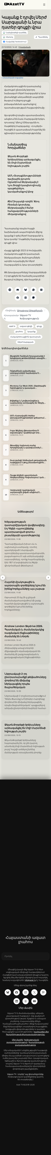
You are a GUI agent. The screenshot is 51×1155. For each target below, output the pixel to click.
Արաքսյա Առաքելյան (29, 310)
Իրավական (24, 47)
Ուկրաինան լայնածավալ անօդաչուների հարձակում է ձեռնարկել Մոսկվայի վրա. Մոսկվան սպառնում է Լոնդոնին (28, 372)
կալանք (31, 331)
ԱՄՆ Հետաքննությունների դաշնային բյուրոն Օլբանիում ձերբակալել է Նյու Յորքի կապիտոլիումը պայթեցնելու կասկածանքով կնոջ (24, 183)
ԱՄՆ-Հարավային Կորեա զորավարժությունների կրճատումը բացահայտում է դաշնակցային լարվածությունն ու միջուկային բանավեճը (27, 417)
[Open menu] (44, 4)
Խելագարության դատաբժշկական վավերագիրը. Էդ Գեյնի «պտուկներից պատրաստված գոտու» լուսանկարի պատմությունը (24, 528)
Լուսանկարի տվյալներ (13, 78)
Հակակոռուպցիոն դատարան (25, 336)
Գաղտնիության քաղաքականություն (29, 1043)
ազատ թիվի (26, 326)
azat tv (12, 326)
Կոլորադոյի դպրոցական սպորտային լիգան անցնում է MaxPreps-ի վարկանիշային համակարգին (25, 491)
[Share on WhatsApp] (33, 290)
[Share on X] (41, 290)
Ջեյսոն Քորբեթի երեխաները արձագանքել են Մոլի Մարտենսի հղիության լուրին (24, 161)
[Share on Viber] (33, 298)
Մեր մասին (17, 1039)
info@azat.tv (30, 980)
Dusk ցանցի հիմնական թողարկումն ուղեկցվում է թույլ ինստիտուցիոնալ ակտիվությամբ (28, 461)
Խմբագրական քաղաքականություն (23, 1041)
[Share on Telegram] (10, 290)
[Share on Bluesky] (25, 290)
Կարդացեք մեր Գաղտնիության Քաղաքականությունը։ (27, 1033)
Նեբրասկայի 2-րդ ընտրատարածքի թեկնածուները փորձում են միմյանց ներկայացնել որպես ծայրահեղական (25, 680)
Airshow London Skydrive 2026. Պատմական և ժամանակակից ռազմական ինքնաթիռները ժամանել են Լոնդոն (24, 631)
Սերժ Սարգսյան (25, 342)
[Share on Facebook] (18, 298)
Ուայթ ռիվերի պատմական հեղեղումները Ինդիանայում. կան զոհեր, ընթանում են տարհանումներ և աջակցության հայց (27, 476)
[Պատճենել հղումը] (41, 37)
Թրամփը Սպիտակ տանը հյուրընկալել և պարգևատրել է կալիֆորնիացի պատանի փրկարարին (25, 446)
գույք (39, 326)
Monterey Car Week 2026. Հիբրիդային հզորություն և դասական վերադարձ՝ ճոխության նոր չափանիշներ (28, 387)
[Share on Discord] (18, 290)
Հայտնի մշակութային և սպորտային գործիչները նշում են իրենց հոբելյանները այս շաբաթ (25, 585)
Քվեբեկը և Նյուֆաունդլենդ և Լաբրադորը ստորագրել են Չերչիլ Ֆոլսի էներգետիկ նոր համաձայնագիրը (27, 402)
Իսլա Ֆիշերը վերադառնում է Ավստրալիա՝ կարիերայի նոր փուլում (24, 432)
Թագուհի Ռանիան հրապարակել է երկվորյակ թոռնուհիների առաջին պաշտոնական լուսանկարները (27, 357)
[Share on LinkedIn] (25, 298)
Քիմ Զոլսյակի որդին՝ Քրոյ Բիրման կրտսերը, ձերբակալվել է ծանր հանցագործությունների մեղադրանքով (23, 208)
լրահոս (19, 331)
